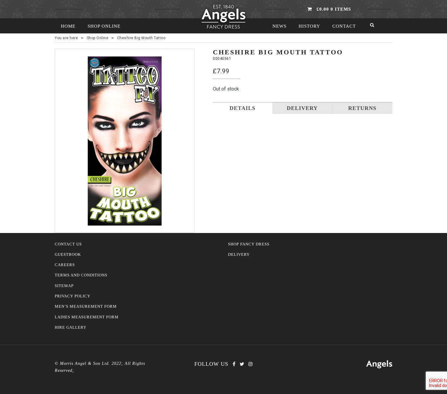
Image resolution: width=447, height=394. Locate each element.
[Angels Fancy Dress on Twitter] (242, 364)
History (309, 26)
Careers (65, 265)
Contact (344, 26)
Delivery (239, 254)
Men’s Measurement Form (86, 306)
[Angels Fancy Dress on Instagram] (250, 364)
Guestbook (68, 254)
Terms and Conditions (81, 275)
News (279, 26)
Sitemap (64, 286)
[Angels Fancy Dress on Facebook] (234, 364)
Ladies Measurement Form (87, 317)
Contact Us (68, 244)
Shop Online (104, 26)
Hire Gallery (70, 327)
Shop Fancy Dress (248, 244)
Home (68, 26)
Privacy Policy (72, 296)
